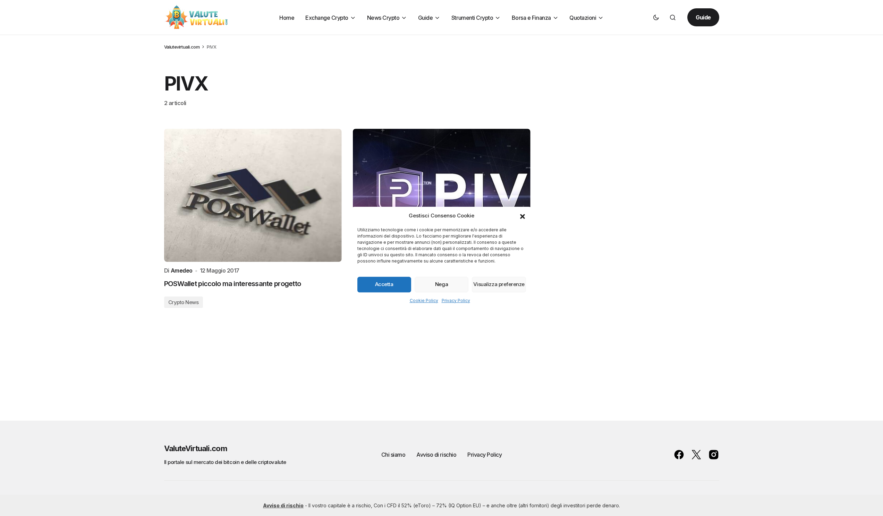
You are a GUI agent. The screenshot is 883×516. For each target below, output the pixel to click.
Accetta (384, 284)
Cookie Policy (424, 300)
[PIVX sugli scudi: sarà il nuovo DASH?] (441, 195)
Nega (441, 284)
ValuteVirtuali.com (195, 448)
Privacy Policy (456, 300)
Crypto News (183, 302)
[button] (522, 216)
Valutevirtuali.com (182, 47)
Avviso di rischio (436, 454)
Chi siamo (393, 454)
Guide (703, 17)
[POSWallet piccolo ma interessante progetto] (253, 195)
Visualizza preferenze (499, 284)
